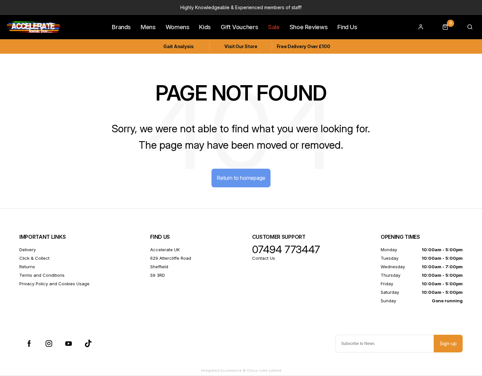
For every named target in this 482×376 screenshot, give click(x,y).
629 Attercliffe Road (170, 258)
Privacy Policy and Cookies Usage (54, 283)
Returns (27, 266)
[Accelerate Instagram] (49, 343)
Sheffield (159, 266)
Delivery (27, 249)
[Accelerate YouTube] (68, 343)
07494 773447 (286, 249)
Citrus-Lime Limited (264, 370)
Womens (178, 26)
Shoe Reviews (309, 26)
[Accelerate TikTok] (88, 343)
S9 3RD (157, 275)
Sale (274, 26)
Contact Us (263, 258)
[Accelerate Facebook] (29, 343)
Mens (148, 26)
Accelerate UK (165, 249)
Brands (121, 26)
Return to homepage (241, 178)
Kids (205, 26)
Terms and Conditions (42, 275)
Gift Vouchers (239, 26)
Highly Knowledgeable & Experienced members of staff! (241, 7)
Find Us (347, 26)
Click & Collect (34, 258)
